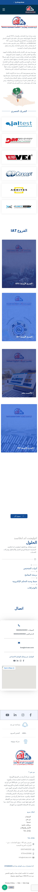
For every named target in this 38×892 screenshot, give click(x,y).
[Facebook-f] (23, 661)
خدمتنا (29, 822)
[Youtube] (14, 661)
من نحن (28, 819)
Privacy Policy (10, 883)
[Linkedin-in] (18, 661)
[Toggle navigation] (3, 9)
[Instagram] (20, 661)
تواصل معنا (27, 831)
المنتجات (28, 817)
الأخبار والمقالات (25, 828)
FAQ (19, 883)
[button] (19, 97)
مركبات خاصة (26, 825)
